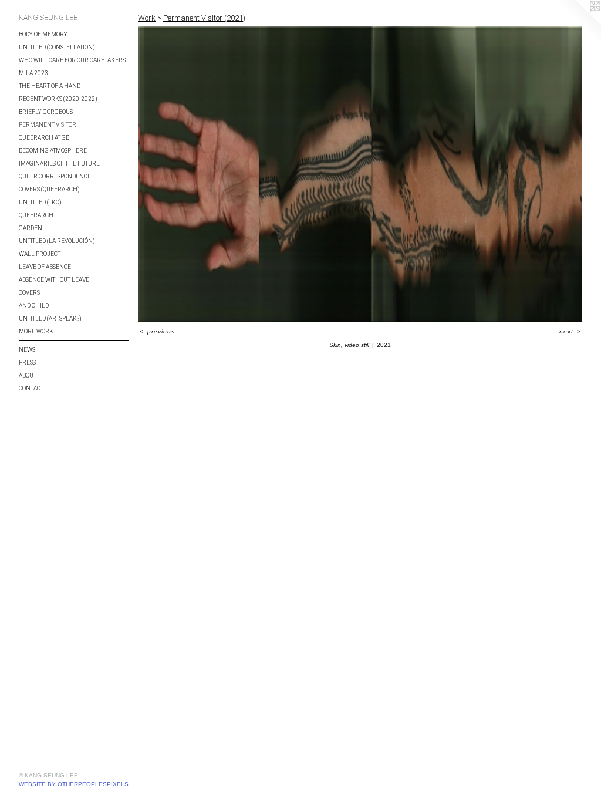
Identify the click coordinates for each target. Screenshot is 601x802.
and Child (34, 305)
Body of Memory (43, 34)
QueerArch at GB (44, 137)
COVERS (29, 292)
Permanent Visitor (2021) (204, 18)
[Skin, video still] (360, 174)
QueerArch (36, 215)
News (27, 349)
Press (27, 362)
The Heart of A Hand (49, 86)
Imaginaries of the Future (59, 163)
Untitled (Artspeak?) (50, 318)
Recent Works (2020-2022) (58, 99)
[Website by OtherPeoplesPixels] (577, 23)
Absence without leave (54, 280)
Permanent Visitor (47, 125)
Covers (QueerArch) (49, 189)
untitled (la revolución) (57, 241)
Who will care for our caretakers (72, 60)
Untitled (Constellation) (57, 47)
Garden (30, 228)
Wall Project (39, 254)
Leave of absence (45, 267)
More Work (36, 331)
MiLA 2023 (33, 73)
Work (147, 18)
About (27, 375)
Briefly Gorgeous (46, 112)
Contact (31, 388)
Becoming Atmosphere (53, 150)
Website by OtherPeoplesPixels (74, 784)
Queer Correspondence (55, 176)
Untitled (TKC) (40, 202)
